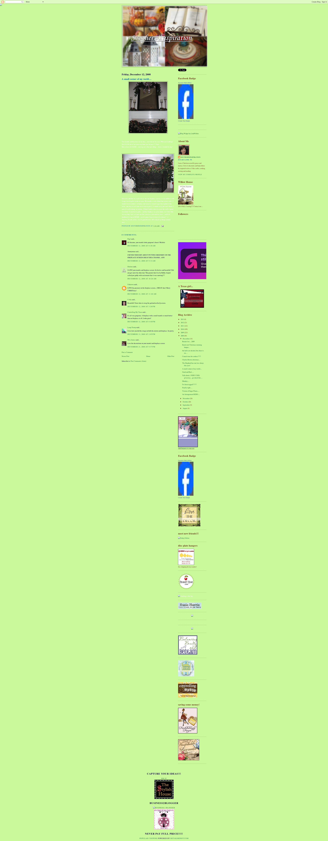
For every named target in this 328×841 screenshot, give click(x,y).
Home (148, 356)
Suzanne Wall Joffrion (185, 83)
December (186, 338)
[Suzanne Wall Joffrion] (185, 118)
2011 (182, 326)
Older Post (170, 356)
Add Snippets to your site (186, 448)
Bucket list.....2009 (188, 341)
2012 (182, 322)
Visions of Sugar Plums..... (190, 391)
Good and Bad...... (188, 372)
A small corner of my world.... (136, 79)
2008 (182, 336)
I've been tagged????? (189, 384)
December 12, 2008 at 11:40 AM (141, 294)
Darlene (130, 266)
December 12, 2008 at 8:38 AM (141, 246)
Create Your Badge (184, 121)
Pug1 (129, 239)
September (186, 405)
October (185, 402)
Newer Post (125, 356)
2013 (182, 319)
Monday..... (185, 381)
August (185, 408)
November (186, 398)
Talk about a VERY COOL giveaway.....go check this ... (192, 376)
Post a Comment (127, 352)
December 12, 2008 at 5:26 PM (141, 306)
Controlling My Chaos (134, 312)
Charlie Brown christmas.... (191, 360)
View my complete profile (190, 174)
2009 (182, 332)
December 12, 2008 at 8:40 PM (141, 321)
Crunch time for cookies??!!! (191, 356)
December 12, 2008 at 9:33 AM (141, 261)
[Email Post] (162, 226)
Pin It (164, 778)
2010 (182, 329)
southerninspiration (191, 157)
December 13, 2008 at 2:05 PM (141, 334)
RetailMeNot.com (179, 838)
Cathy (129, 299)
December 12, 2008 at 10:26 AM (141, 278)
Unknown (130, 284)
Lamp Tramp (131, 327)
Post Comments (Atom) (138, 361)
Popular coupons (148, 838)
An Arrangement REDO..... (191, 394)
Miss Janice (131, 340)
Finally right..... (187, 387)
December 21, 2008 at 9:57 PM (141, 347)
